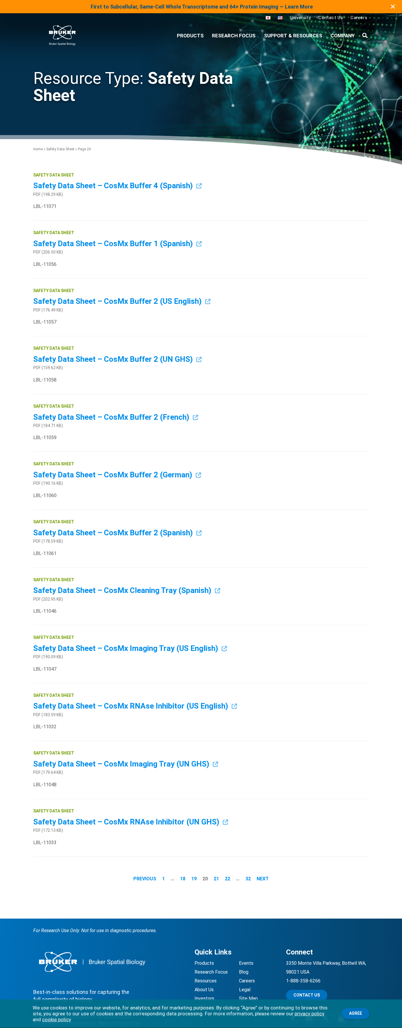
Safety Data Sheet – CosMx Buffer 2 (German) (113, 474)
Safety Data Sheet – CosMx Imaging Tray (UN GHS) (122, 763)
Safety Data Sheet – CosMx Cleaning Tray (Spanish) (123, 590)
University (300, 17)
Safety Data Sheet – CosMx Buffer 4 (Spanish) (114, 185)
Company (342, 36)
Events (246, 963)
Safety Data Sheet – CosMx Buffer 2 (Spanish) (114, 532)
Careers (359, 17)
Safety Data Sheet (60, 149)
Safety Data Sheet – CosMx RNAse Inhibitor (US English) (131, 706)
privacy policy (309, 1014)
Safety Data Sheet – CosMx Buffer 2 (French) (112, 417)
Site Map (248, 998)
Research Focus (233, 36)
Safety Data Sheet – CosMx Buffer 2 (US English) (118, 301)
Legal (244, 989)
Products (204, 963)
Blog (243, 972)
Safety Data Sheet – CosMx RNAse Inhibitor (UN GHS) (127, 821)
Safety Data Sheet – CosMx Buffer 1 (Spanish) (114, 243)
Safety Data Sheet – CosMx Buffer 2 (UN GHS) (114, 359)
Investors (204, 998)
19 (194, 879)
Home (38, 149)
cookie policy (56, 1019)
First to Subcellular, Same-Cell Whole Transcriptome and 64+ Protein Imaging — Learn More (202, 7)
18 (182, 879)
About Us (204, 989)
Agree (355, 1013)
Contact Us (330, 17)
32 (248, 879)
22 (227, 879)
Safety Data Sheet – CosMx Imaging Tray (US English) (126, 648)
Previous (144, 879)
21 (216, 879)
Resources (206, 981)
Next (263, 879)
